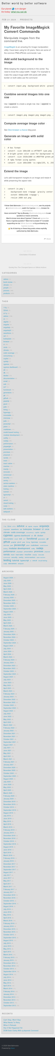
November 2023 (9, 668)
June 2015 (7, 946)
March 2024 (7, 657)
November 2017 (9, 867)
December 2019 (9, 801)
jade (5, 421)
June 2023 (7, 682)
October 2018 (8, 841)
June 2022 (7, 716)
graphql (6, 401)
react (5, 460)
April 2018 (7, 852)
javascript (7, 424)
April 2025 (7, 623)
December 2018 (9, 835)
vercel (5, 500)
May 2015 (7, 949)
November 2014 (9, 966)
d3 (4, 370)
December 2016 (9, 895)
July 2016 (7, 909)
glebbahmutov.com (14, 208)
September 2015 (9, 937)
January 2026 (8, 597)
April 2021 (7, 756)
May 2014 (7, 983)
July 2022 (7, 713)
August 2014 (8, 974)
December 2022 (9, 699)
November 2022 (9, 702)
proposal (6, 455)
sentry (5, 480)
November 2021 (9, 736)
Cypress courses (27, 226)
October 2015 (8, 934)
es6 (4, 384)
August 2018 (8, 847)
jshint (5, 426)
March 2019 (7, 827)
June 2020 (7, 784)
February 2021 (8, 762)
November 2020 (9, 770)
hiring (5, 409)
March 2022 (7, 725)
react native (7, 463)
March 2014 (7, 988)
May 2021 (7, 753)
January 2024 (8, 662)
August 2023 (8, 677)
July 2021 (7, 747)
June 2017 (7, 878)
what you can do (19, 11)
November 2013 (9, 1000)
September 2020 (9, 776)
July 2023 (7, 679)
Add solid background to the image (23, 60)
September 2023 (9, 674)
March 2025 (7, 626)
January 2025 (8, 631)
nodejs (5, 441)
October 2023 (8, 671)
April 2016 (7, 918)
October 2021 (8, 739)
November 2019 (9, 804)
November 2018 (9, 838)
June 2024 (7, 651)
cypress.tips (44, 218)
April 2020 (7, 790)
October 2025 (8, 606)
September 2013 (9, 1005)
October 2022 (8, 705)
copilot (5, 358)
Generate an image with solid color (24, 137)
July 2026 (7, 580)
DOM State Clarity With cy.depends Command (20, 1030)
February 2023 (8, 694)
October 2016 (8, 901)
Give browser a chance (18, 129)
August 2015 (8, 940)
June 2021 (7, 750)
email (5, 381)
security (6, 477)
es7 (4, 387)
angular (6, 324)
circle (5, 347)
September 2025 (9, 609)
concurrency (7, 356)
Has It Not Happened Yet (12, 1028)
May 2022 (7, 719)
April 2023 (7, 688)
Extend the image (17, 171)
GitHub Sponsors (26, 223)
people (6, 288)
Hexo (13, 1048)
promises (6, 452)
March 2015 (7, 954)
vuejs (5, 506)
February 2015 (8, 957)
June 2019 (7, 818)
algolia (5, 322)
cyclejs (5, 361)
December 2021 (9, 733)
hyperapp (6, 412)
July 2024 (7, 648)
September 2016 (9, 903)
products (6, 293)
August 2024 (8, 646)
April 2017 (7, 884)
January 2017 (8, 892)
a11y (5, 313)
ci (4, 344)
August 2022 (8, 711)
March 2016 (7, 920)
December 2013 (9, 997)
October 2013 (8, 1002)
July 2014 (7, 977)
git (4, 395)
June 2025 (7, 617)
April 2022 (7, 722)
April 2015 (7, 951)
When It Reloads (9, 1025)
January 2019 (8, 833)
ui (4, 497)
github (5, 398)
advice (5, 279)
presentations (27, 210)
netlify (5, 438)
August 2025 (8, 612)
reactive (6, 466)
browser (6, 341)
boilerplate (7, 339)
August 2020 (8, 779)
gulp (5, 407)
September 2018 (9, 844)
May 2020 (7, 787)
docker (5, 375)
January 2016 (8, 926)
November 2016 (9, 898)
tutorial (6, 491)
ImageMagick (9, 47)
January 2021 (8, 764)
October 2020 (8, 773)
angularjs (6, 327)
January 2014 (8, 994)
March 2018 (7, 855)
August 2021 (8, 745)
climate (6, 285)
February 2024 (8, 660)
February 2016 (8, 923)
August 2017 (8, 872)
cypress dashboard (10, 367)
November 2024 (9, 637)
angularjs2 (7, 330)
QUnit (5, 310)
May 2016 (7, 915)
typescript (7, 494)
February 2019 (8, 830)
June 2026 (7, 583)
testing (6, 489)
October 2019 (8, 807)
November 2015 (9, 932)
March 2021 (7, 759)
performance (8, 443)
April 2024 (7, 654)
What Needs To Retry (11, 1022)
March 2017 (7, 886)
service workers (9, 483)
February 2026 (8, 594)
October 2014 (8, 968)
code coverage (8, 353)
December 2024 (9, 634)
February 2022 (8, 728)
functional (7, 390)
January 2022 (8, 730)
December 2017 (9, 864)
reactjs (5, 469)
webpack (6, 511)
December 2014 (9, 963)
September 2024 (9, 643)
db (4, 373)
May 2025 (7, 620)
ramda (5, 458)
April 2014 (7, 985)
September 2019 (9, 810)
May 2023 (7, 685)
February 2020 (8, 796)
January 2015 (8, 960)
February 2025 (8, 629)
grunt (5, 404)
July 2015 (7, 943)
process (6, 290)
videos (38, 208)
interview (6, 418)
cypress (6, 364)
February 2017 (8, 889)
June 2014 (7, 980)
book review (7, 282)
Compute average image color (25, 123)
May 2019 (7, 821)
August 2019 (8, 813)
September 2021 (9, 742)
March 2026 (7, 592)
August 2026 (8, 577)
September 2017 (9, 869)
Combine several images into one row (27, 95)
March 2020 (7, 793)
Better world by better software (24, 3)
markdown (7, 429)
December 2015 (9, 929)
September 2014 (9, 971)
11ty (5, 307)
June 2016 (7, 912)
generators (7, 392)
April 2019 (7, 824)
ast (4, 336)
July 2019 (7, 816)
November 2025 (9, 603)
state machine (8, 486)
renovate (6, 472)
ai (4, 319)
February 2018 (8, 858)
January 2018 (8, 861)
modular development (11, 435)
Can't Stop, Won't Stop (12, 1020)
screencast (7, 475)
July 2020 (7, 781)
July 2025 (7, 614)
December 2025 (9, 600)
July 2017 (7, 875)
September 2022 (9, 708)
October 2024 (8, 640)
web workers (8, 509)
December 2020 (9, 767)
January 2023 (8, 696)
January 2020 (8, 798)
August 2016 (8, 906)
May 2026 (7, 586)
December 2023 (9, 665)
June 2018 (7, 850)
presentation (8, 449)
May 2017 (7, 881)
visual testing (8, 503)
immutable (7, 415)
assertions (7, 333)
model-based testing (11, 432)
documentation (9, 378)
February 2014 (8, 991)
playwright (7, 446)
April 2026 (7, 589)
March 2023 (7, 691)
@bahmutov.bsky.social (29, 205)
